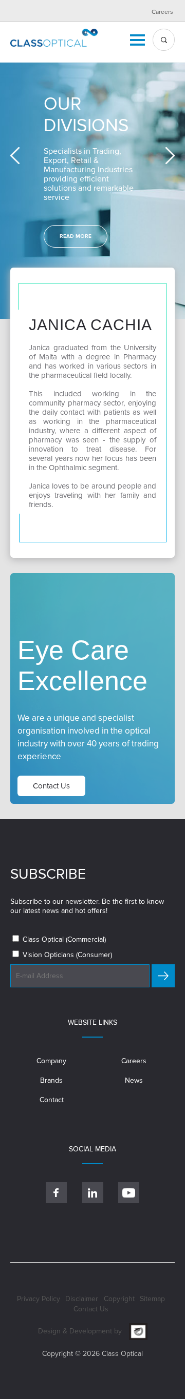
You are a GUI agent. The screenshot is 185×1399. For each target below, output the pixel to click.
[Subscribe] (163, 975)
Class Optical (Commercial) (63, 939)
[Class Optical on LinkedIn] (92, 1192)
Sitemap (152, 1298)
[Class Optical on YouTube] (128, 1192)
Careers (162, 12)
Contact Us (90, 1309)
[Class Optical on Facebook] (56, 1192)
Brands (51, 1080)
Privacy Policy (38, 1298)
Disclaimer (81, 1298)
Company (51, 1061)
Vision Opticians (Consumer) (66, 954)
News (134, 1080)
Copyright (119, 1298)
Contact (52, 1100)
